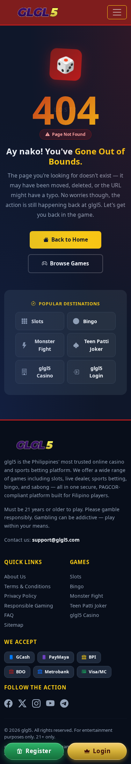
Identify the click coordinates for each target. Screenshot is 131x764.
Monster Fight (45, 345)
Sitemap (13, 624)
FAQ (9, 615)
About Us (15, 576)
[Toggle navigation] (117, 12)
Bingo (90, 321)
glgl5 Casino (45, 372)
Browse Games (69, 263)
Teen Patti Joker (96, 345)
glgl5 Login (96, 372)
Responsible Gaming (28, 605)
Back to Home (69, 239)
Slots (37, 321)
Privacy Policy (20, 595)
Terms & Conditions (27, 586)
